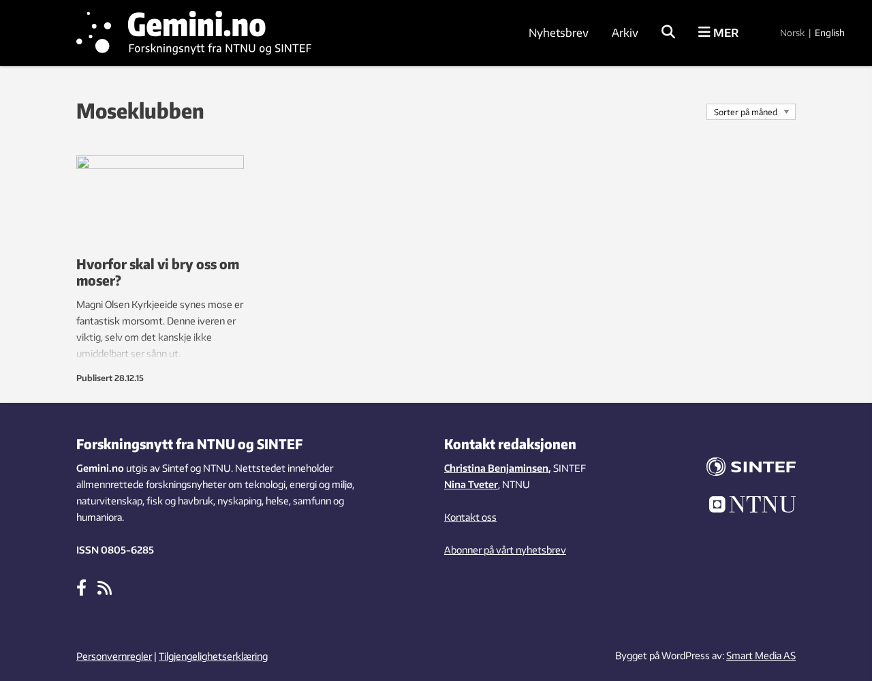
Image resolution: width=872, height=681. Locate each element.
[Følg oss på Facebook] (81, 587)
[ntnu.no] (742, 506)
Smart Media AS (761, 655)
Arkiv (625, 33)
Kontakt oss (470, 517)
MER (724, 33)
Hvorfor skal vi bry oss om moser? (157, 271)
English (830, 32)
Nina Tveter (471, 484)
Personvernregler (114, 656)
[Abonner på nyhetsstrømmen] (104, 587)
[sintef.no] (742, 468)
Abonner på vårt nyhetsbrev (505, 550)
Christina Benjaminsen (496, 468)
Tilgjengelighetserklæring (213, 656)
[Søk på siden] (668, 33)
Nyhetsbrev (559, 33)
